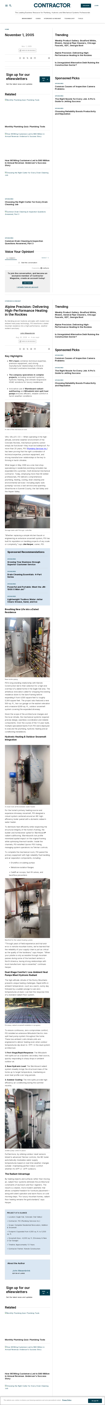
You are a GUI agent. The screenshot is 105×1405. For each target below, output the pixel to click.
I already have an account (27, 287)
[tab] (11, 258)
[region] (27, 263)
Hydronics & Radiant (52, 18)
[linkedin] (24, 58)
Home (7, 29)
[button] (6, 5)
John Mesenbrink (27, 333)
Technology (69, 18)
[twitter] (27, 58)
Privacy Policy (66, 1400)
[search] (10, 5)
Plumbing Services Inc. (37, 448)
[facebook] (20, 58)
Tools (80, 18)
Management (27, 18)
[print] (49, 58)
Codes (38, 18)
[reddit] (31, 58)
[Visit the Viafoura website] (44, 268)
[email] (35, 58)
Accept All (95, 1401)
